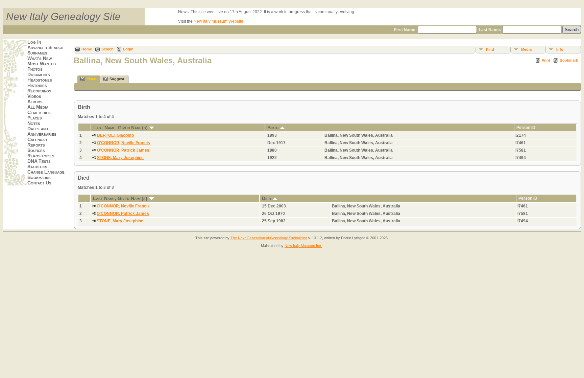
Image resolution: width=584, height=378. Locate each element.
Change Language (46, 172)
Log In (34, 42)
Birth (273, 127)
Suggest (117, 79)
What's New (39, 58)
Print (546, 60)
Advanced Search (45, 47)
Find (490, 49)
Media (526, 49)
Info (559, 49)
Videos (34, 96)
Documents (38, 74)
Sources (36, 150)
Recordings (39, 90)
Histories (37, 85)
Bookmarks (39, 177)
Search (107, 49)
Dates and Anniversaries (41, 131)
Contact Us (39, 182)
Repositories (40, 155)
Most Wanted (41, 63)
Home (86, 49)
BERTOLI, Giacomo (115, 135)
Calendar (37, 139)
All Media (37, 107)
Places (34, 117)
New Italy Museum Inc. (303, 246)
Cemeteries (39, 112)
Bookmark (569, 60)
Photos (35, 69)
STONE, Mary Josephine (120, 157)
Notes (33, 123)
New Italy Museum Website (218, 21)
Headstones (39, 80)
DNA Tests (39, 161)
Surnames (37, 52)
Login (128, 49)
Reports (36, 145)
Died (267, 198)
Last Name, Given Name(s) (121, 127)
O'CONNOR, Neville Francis (123, 142)
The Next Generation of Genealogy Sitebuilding (268, 238)
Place (91, 79)
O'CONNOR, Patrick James (123, 150)
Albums (35, 101)
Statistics (37, 166)
